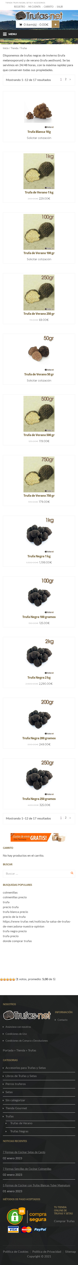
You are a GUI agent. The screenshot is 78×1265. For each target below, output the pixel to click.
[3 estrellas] (7, 979)
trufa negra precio (15, 931)
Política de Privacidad (46, 1251)
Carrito (49, 7)
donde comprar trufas (17, 941)
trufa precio (11, 936)
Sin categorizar (15, 1100)
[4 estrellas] (10, 979)
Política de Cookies (15, 1251)
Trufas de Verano (21, 1123)
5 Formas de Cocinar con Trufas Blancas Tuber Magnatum (36, 1185)
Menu (13, 34)
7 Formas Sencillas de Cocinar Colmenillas (27, 1169)
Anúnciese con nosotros (18, 1027)
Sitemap (70, 1251)
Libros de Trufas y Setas (21, 1076)
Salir (60, 7)
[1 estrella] (1, 979)
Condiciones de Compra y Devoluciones (26, 1041)
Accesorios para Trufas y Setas (25, 1067)
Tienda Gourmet (16, 1108)
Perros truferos (15, 1084)
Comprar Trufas (64, 1221)
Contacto (62, 1020)
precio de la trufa (14, 916)
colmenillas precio (15, 897)
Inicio (6, 48)
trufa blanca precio (15, 911)
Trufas (9, 1116)
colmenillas (10, 892)
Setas (9, 1092)
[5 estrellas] (13, 979)
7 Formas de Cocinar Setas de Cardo (24, 1152)
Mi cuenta (34, 7)
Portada (8, 1050)
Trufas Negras (19, 1131)
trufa (6, 902)
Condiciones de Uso (16, 1034)
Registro (19, 7)
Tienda (14, 48)
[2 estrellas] (4, 979)
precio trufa (11, 907)
